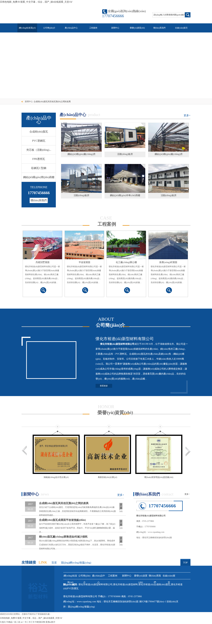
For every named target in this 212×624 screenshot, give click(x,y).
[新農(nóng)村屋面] (168, 245)
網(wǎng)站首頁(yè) (27, 28)
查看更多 (104, 386)
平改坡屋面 (84, 262)
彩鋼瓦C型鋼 (38, 168)
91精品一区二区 (13, 622)
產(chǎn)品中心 (71, 28)
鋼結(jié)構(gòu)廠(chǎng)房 (81, 154)
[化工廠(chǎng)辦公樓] (126, 245)
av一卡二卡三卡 (28, 622)
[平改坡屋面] (84, 245)
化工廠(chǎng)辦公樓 (126, 262)
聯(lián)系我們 (159, 28)
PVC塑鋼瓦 (38, 140)
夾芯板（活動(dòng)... (38, 149)
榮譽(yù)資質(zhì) (137, 28)
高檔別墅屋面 (43, 262)
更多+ (187, 115)
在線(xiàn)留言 (181, 28)
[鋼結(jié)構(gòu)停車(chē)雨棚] (125, 178)
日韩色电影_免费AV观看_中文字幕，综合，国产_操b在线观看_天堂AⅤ (36, 2)
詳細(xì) (121, 507)
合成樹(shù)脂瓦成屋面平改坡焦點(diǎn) (62, 519)
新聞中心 (115, 28)
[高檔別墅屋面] (42, 245)
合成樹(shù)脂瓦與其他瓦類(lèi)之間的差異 (52, 101)
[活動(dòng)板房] (125, 137)
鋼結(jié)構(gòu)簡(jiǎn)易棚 (38, 177)
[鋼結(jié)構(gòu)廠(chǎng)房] (81, 137)
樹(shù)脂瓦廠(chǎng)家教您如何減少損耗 (63, 536)
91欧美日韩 (40, 622)
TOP (185, 562)
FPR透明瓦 (38, 159)
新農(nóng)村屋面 (168, 262)
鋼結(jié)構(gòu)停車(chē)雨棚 (125, 195)
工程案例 (93, 28)
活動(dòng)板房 (125, 154)
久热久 (3, 622)
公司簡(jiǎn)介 (49, 28)
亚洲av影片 (50, 622)
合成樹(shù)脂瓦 (38, 131)
